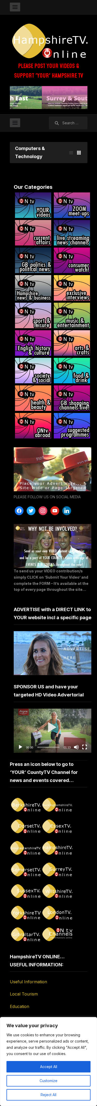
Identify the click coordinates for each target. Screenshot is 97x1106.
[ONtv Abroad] (33, 425)
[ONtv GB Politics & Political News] (33, 260)
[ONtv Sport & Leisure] (33, 315)
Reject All (48, 1094)
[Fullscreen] (84, 747)
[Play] (20, 747)
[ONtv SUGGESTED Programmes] (72, 425)
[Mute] (76, 747)
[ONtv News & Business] (33, 288)
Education (19, 1006)
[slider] (48, 747)
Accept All (48, 1066)
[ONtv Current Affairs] (33, 232)
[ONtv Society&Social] (33, 370)
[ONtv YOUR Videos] (33, 205)
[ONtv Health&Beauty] (33, 398)
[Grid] (79, 152)
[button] (52, 730)
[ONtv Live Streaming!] (72, 232)
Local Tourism (24, 994)
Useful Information (28, 981)
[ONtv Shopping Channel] (72, 398)
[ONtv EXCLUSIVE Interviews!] (72, 288)
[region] (48, 1061)
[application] (52, 731)
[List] (71, 152)
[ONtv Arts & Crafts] (72, 343)
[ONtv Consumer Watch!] (72, 260)
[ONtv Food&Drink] (72, 370)
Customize (48, 1080)
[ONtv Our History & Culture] (33, 343)
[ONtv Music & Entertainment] (72, 315)
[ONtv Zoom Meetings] (72, 205)
